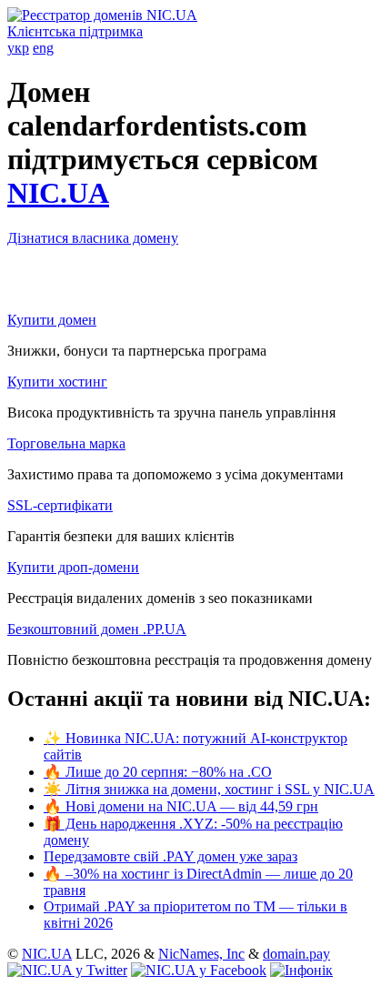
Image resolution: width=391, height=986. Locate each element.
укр (18, 47)
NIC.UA (58, 192)
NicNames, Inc (201, 953)
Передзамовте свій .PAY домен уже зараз (170, 856)
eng (43, 47)
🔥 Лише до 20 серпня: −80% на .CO (158, 772)
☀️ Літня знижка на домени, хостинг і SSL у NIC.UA (209, 789)
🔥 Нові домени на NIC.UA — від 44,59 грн (181, 806)
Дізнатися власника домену (92, 238)
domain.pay (296, 953)
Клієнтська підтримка (75, 31)
